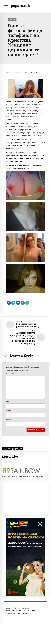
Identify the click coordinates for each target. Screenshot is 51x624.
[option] (25, 88)
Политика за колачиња (13, 611)
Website (8, 420)
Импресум (8, 608)
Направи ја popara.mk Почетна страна (18, 613)
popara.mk (20, 5)
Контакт (27, 611)
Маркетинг (36, 611)
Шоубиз (12, 19)
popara (8, 72)
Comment (10, 374)
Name (8, 401)
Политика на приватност (23, 608)
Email (8, 410)
